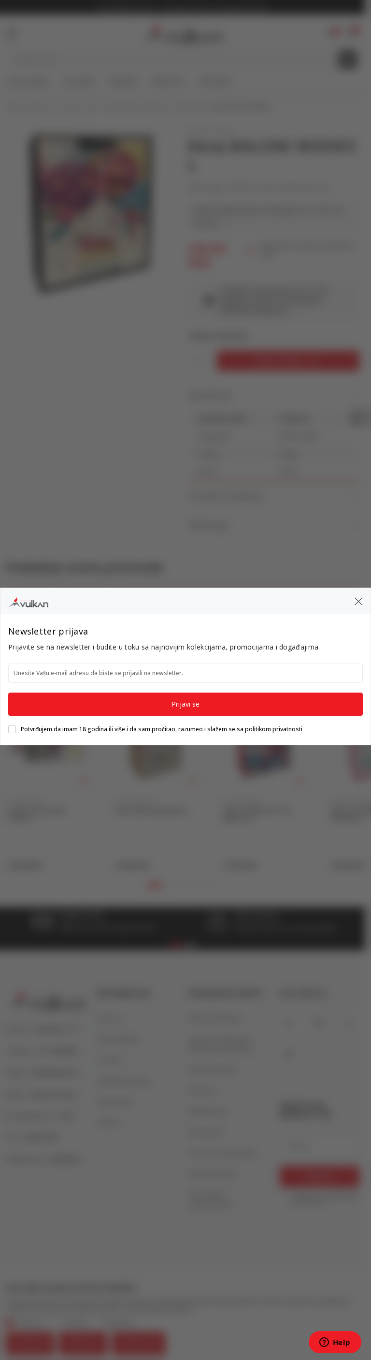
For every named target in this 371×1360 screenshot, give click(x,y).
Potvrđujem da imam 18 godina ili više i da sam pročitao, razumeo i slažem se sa (161, 729)
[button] (358, 600)
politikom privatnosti (273, 729)
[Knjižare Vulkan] (28, 600)
